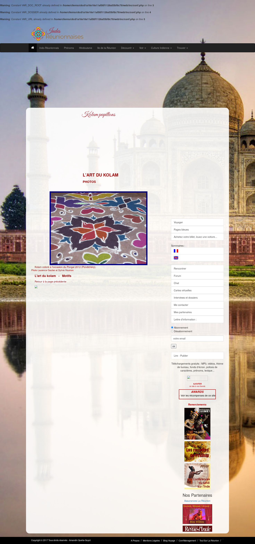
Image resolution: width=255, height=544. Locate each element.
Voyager (178, 222)
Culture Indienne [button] (160, 48)
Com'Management (187, 540)
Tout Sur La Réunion (209, 540)
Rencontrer (180, 268)
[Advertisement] (152, 30)
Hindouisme (85, 48)
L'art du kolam (45, 275)
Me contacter (181, 305)
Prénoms (69, 48)
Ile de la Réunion (106, 48)
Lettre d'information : (185, 319)
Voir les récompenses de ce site (198, 395)
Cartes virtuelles (183, 290)
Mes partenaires (183, 312)
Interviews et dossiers (186, 297)
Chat (176, 283)
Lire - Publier (181, 355)
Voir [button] (141, 48)
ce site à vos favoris (197, 385)
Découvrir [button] (126, 48)
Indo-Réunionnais (49, 48)
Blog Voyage (169, 540)
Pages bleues (181, 229)
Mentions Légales (151, 540)
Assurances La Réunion (197, 500)
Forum (177, 275)
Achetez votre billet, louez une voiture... (195, 236)
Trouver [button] (181, 48)
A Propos (135, 540)
